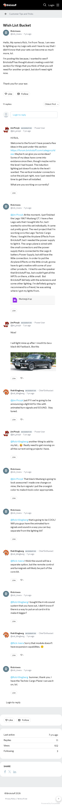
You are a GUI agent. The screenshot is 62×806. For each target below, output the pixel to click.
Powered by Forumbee (50, 803)
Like (10, 93)
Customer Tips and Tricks (21, 14)
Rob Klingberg (23, 390)
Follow (24, 93)
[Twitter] (9, 772)
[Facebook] (5, 772)
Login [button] (51, 5)
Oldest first (50, 104)
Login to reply (19, 114)
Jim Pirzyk (21, 128)
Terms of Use (22, 799)
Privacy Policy (10, 799)
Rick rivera (15, 31)
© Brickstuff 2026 (13, 793)
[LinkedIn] (15, 772)
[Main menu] (57, 5)
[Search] (45, 5)
